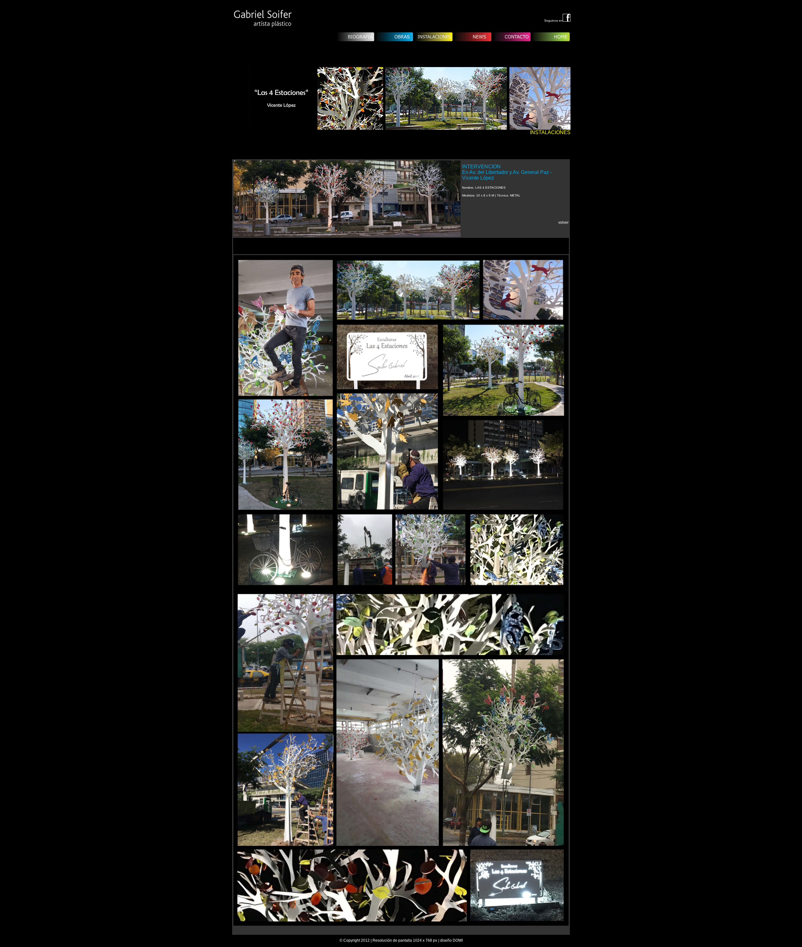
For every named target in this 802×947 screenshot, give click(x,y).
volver (563, 222)
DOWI (458, 940)
